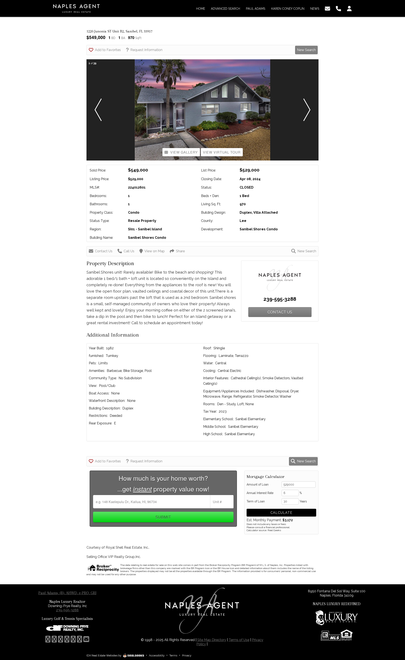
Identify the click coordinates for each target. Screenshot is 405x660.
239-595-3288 (279, 299)
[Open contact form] (327, 8)
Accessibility (157, 655)
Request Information (146, 50)
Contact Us (103, 251)
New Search (306, 50)
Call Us (129, 251)
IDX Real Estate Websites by (104, 655)
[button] (98, 110)
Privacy (186, 655)
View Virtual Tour (222, 152)
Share (180, 251)
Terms (173, 655)
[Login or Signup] (349, 8)
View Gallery (184, 152)
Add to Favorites (108, 50)
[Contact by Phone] (338, 8)
